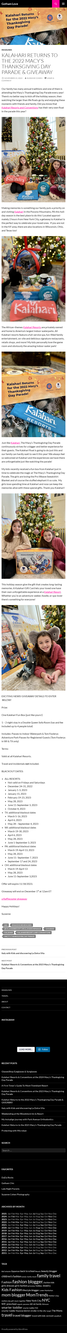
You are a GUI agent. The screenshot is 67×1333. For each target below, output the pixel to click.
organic (20, 1304)
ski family (37, 1304)
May (26, 1225)
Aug (38, 1227)
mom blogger (14, 1294)
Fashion (7, 1282)
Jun (30, 1230)
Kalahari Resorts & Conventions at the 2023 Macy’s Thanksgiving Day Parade (33, 964)
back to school (27, 1271)
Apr (22, 1225)
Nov (50, 1216)
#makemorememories (22, 925)
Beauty (38, 1271)
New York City (33, 1300)
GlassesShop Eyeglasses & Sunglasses (19, 1071)
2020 (4, 1227)
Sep (42, 1225)
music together (20, 1301)
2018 (4, 1233)
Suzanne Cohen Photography (15, 1194)
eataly (24, 1277)
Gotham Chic (8, 1183)
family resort (32, 1277)
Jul (34, 1213)
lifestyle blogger (30, 1290)
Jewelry (47, 1285)
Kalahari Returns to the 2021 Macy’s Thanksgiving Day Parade (31, 1125)
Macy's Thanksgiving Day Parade (19, 936)
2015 (4, 1241)
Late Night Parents (10, 1188)
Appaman (15, 1271)
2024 (4, 1216)
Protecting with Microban (14, 1130)
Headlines (7, 50)
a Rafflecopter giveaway (14, 898)
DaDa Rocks (7, 1177)
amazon (8, 1271)
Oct (46, 1225)
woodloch (57, 1316)
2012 (4, 1250)
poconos (26, 1304)
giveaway (49, 929)
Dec (55, 1227)
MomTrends (37, 1294)
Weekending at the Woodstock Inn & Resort (22, 1113)
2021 (4, 1225)
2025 (4, 1213)
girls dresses (8, 1285)
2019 (4, 1230)
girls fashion (21, 1285)
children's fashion (11, 1276)
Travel (5, 996)
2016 (4, 1239)
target (49, 1311)
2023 (4, 1219)
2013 (4, 1247)
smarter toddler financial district (16, 1311)
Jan (9, 1227)
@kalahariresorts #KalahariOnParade (22, 929)
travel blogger (22, 1315)
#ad (6, 925)
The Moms (57, 1310)
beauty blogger (49, 1271)
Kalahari (18, 211)
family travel (48, 1275)
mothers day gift (8, 1301)
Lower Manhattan (46, 1290)
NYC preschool (9, 1304)
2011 (4, 1253)
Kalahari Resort (52, 591)
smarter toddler (12, 1307)
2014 (4, 1244)
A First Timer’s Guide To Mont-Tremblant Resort (25, 1085)
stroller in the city (38, 1311)
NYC (46, 1300)
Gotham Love (10, 3)
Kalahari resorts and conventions (33, 933)
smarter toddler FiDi (30, 1308)
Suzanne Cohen (34, 78)
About (5, 1001)
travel (7, 1315)
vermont (50, 1316)
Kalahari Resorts (32, 327)
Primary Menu (63, 4)
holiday (39, 1286)
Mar (17, 1222)
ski (31, 1304)
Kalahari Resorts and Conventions (20, 107)
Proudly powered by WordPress (15, 1329)
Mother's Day (54, 1296)
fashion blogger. (27, 1281)
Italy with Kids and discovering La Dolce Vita (23, 951)
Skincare (45, 1304)
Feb (13, 1216)
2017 (4, 1236)
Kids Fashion (12, 1289)
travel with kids (38, 1316)
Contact (6, 1007)
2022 (4, 1222)
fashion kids (49, 1282)
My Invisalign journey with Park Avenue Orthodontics (27, 1119)
